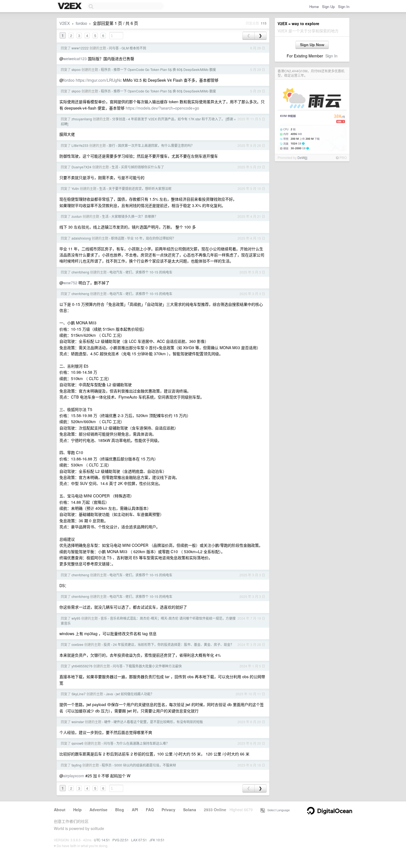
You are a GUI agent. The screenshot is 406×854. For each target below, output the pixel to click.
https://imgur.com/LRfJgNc (99, 80)
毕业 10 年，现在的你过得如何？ (151, 238)
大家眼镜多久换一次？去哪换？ (134, 216)
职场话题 (117, 238)
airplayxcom (73, 775)
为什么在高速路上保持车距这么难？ (142, 743)
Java (109, 693)
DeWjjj (302, 157)
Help (77, 809)
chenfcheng (80, 272)
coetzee (77, 644)
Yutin (75, 188)
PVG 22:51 (120, 839)
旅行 (112, 145)
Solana (189, 809)
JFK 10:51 (157, 839)
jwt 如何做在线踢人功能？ (135, 693)
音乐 (104, 618)
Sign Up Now (312, 45)
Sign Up (328, 6)
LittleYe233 (80, 145)
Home (314, 6)
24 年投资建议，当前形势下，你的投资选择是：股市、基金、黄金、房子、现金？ (173, 644)
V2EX (64, 23)
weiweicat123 (75, 58)
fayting (76, 765)
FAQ (150, 809)
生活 (115, 167)
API (135, 809)
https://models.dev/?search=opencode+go (162, 108)
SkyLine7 (79, 693)
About (59, 809)
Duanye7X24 (81, 167)
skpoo (76, 69)
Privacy (168, 809)
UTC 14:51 (102, 839)
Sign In (343, 6)
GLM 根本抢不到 (134, 48)
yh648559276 (82, 666)
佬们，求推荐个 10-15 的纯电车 (148, 272)
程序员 (106, 69)
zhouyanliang (82, 118)
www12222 (80, 48)
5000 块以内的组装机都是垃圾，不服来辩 (145, 765)
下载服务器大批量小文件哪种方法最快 (153, 666)
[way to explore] (70, 6)
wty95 (76, 618)
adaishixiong (81, 238)
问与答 (114, 48)
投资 (107, 644)
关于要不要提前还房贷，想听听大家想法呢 (140, 188)
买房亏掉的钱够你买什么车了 (142, 167)
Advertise (98, 809)
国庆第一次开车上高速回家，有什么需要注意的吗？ (156, 145)
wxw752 (70, 282)
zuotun (77, 216)
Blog (119, 809)
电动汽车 (116, 272)
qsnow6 (77, 743)
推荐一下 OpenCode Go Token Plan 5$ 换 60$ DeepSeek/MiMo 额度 (165, 69)
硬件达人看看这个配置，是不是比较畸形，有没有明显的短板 (158, 721)
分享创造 (118, 118)
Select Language (277, 810)
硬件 (107, 721)
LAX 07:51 (139, 839)
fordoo (81, 23)
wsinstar (78, 721)
